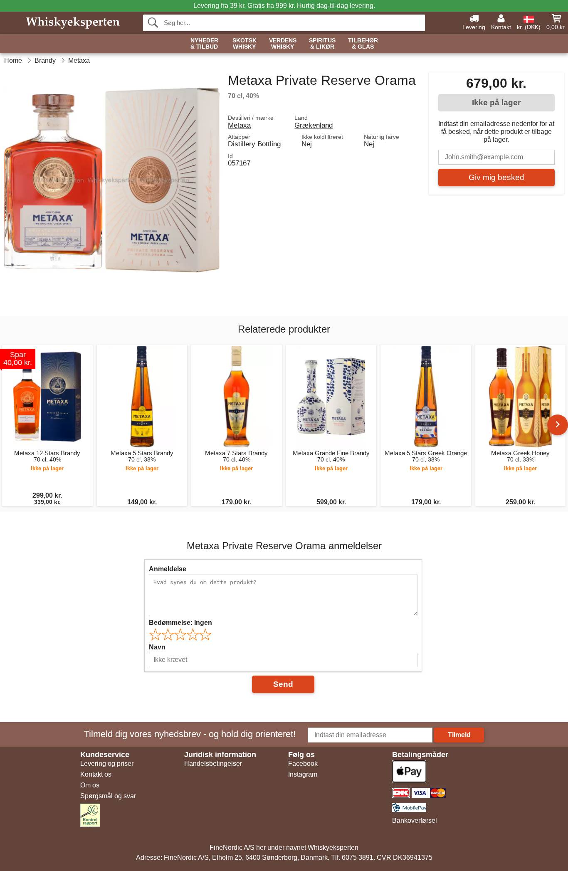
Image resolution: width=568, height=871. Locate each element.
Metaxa (239, 125)
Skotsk (244, 43)
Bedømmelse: (180, 622)
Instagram (302, 774)
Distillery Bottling (254, 144)
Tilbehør (363, 43)
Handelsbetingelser (213, 763)
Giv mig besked (496, 177)
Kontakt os (95, 774)
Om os (89, 785)
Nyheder (204, 43)
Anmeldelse (167, 568)
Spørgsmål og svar (108, 795)
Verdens (282, 43)
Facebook (303, 763)
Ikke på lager (496, 102)
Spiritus (322, 43)
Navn (157, 647)
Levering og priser (106, 763)
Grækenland (313, 125)
